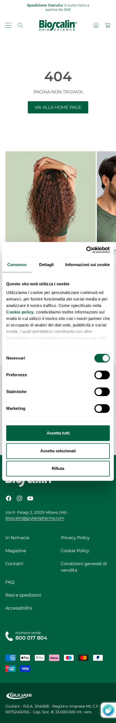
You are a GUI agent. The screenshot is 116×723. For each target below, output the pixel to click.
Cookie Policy (75, 550)
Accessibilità (18, 608)
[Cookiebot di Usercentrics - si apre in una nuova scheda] (86, 249)
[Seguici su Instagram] (19, 498)
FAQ (9, 582)
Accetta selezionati (58, 451)
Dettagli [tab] (46, 264)
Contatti (14, 563)
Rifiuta (58, 468)
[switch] (102, 375)
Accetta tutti (58, 433)
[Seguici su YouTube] (30, 498)
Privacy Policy (75, 537)
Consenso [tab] (17, 264)
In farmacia (17, 537)
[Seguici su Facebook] (8, 498)
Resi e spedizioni (23, 595)
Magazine (15, 550)
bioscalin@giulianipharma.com (34, 518)
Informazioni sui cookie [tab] (87, 264)
